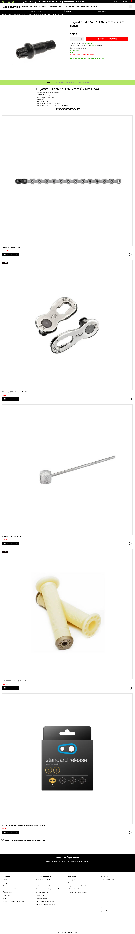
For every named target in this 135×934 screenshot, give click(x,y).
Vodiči (5, 898)
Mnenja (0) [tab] (83, 83)
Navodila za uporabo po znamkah (47, 889)
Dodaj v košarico (108, 39)
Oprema (44, 6)
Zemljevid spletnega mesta (45, 904)
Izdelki (9, 14)
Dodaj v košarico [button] (12, 254)
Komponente (34, 6)
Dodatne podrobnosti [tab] (64, 83)
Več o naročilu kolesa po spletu (46, 883)
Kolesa (24, 6)
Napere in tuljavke (34, 14)
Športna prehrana (72, 6)
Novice (70, 883)
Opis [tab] (48, 83)
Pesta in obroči (24, 14)
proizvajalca (88, 43)
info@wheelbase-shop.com (77, 892)
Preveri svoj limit (102, 11)
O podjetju (72, 880)
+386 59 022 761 (29, 1)
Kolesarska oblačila (56, 6)
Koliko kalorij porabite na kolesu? (14, 901)
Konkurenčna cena (42, 895)
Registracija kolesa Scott (44, 886)
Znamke (93, 6)
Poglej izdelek (130, 254)
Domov (4, 14)
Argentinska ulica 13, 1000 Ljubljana (74, 1)
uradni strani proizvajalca (60, 105)
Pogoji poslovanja (42, 898)
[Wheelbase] (12, 6)
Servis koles (85, 6)
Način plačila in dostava (44, 880)
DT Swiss (93, 45)
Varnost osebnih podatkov (45, 901)
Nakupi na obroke (42, 892)
